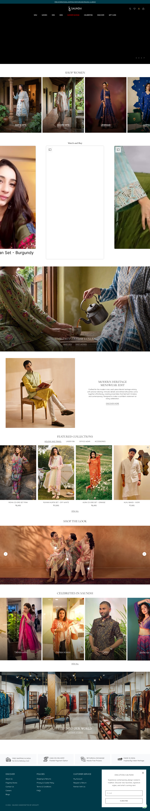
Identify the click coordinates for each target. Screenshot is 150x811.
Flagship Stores (11, 783)
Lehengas (106, 125)
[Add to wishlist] (34, 447)
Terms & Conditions (44, 787)
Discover (100, 15)
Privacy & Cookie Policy (45, 783)
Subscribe (124, 801)
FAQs (39, 790)
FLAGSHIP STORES (75, 732)
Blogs (8, 794)
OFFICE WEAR (84, 441)
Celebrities (88, 15)
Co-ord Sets (63, 125)
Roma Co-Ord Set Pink (18, 502)
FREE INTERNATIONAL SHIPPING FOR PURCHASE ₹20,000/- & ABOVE (75, 2)
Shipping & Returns (44, 779)
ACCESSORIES (100, 441)
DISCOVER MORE (112, 403)
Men (53, 15)
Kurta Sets (20, 125)
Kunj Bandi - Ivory (132, 502)
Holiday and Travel (53, 441)
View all (75, 511)
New (35, 15)
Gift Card (112, 15)
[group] (75, 34)
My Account (77, 779)
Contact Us (10, 787)
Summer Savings (73, 15)
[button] (75, 204)
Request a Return (79, 783)
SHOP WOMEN (81, 344)
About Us (9, 779)
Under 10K (70, 441)
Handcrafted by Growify (29, 805)
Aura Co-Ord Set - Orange (94, 502)
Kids (61, 15)
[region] (75, 34)
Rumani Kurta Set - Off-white (56, 502)
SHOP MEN (67, 344)
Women (44, 15)
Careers (8, 790)
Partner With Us (79, 787)
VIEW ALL (75, 664)
